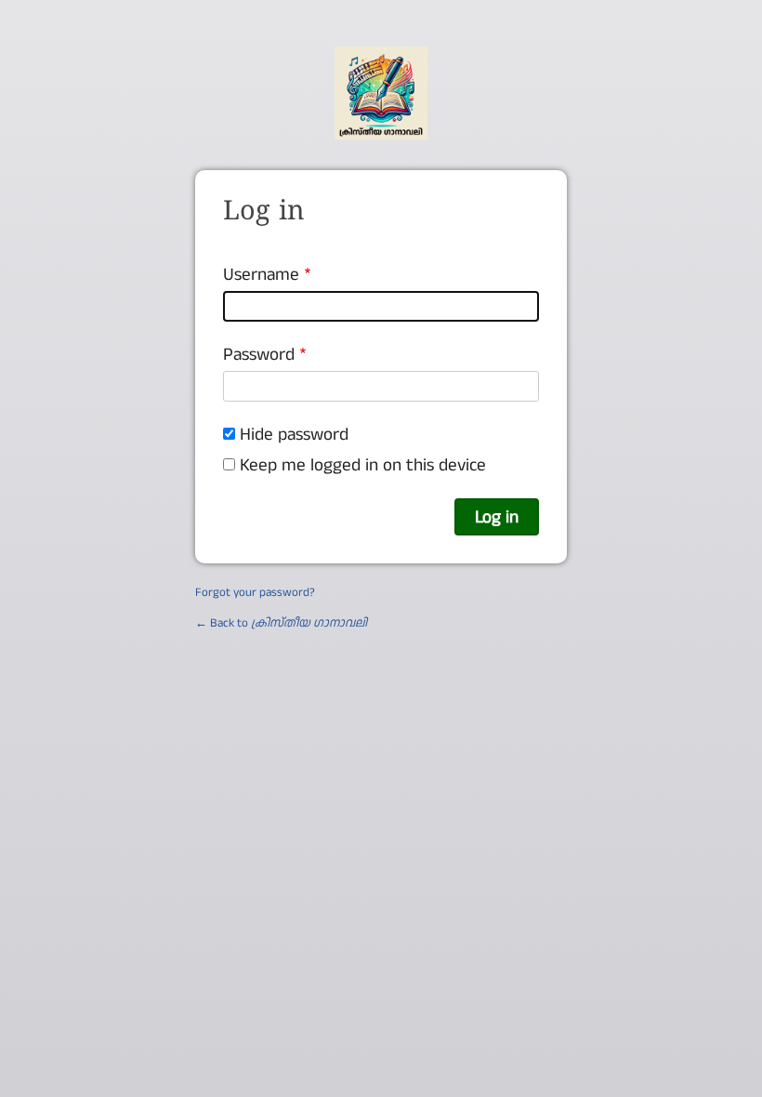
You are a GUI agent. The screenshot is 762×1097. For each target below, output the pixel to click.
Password (259, 354)
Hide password (294, 434)
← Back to (281, 623)
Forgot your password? (255, 592)
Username (261, 274)
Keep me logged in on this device (363, 465)
